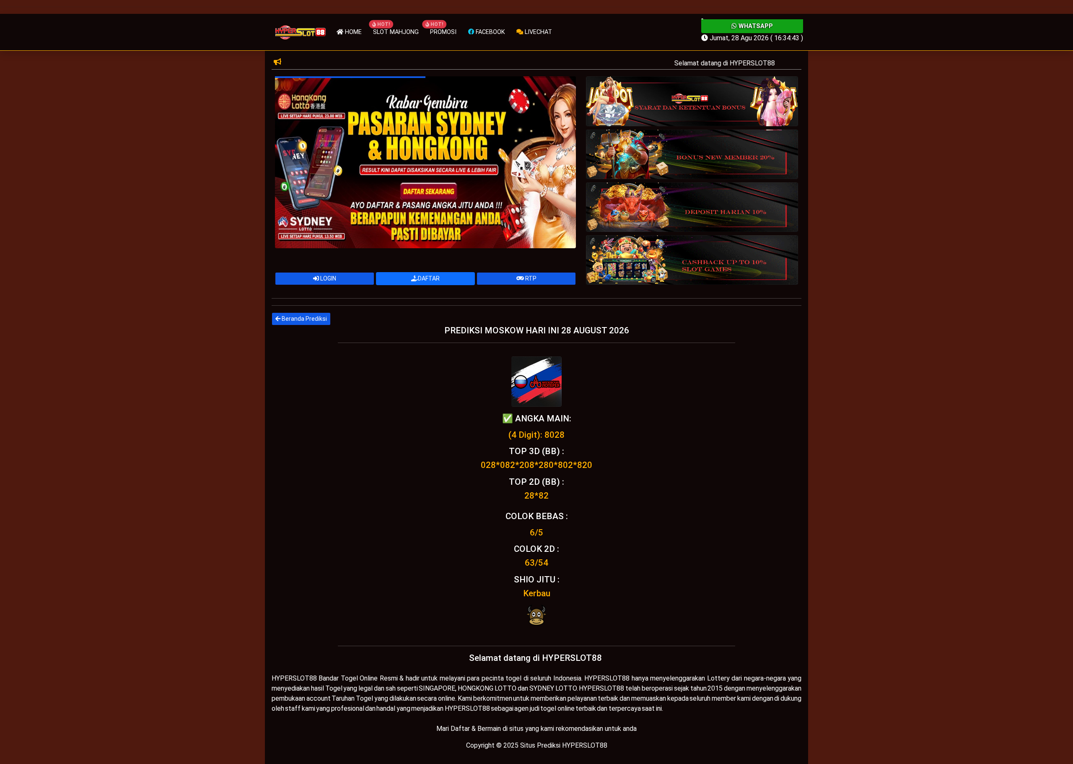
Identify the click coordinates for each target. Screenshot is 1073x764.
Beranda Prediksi (303, 318)
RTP (530, 278)
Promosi (443, 32)
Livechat (537, 32)
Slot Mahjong (396, 32)
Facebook (489, 32)
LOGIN (327, 278)
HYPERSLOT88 (294, 678)
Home (352, 32)
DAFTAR (429, 278)
